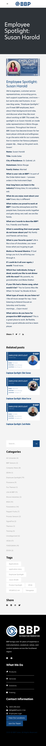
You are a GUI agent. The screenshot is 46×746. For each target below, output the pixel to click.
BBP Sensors (11, 463)
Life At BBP (10, 492)
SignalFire (10, 521)
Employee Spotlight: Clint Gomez (18, 372)
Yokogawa (30, 590)
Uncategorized (11, 536)
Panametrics (11, 507)
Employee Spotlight (13, 477)
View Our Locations (16, 718)
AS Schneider (11, 458)
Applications (13, 564)
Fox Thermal (10, 487)
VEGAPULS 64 (14, 590)
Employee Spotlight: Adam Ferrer (18, 398)
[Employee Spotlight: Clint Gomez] (23, 360)
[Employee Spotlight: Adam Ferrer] (23, 386)
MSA (8, 502)
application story (15, 569)
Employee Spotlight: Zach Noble (18, 424)
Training (9, 531)
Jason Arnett (13, 580)
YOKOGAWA (11, 546)
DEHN (8, 473)
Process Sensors (12, 516)
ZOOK (8, 550)
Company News (12, 468)
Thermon (9, 526)
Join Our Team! (14, 723)
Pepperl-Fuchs (11, 512)
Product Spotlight (15, 585)
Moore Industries (12, 497)
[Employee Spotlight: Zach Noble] (23, 411)
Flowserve (10, 482)
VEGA (8, 541)
